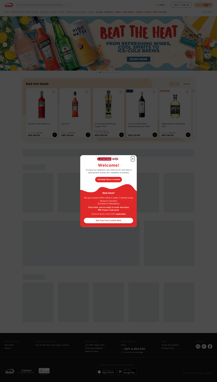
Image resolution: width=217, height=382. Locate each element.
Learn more (121, 214)
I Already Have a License (108, 179)
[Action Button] (132, 158)
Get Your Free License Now (108, 220)
